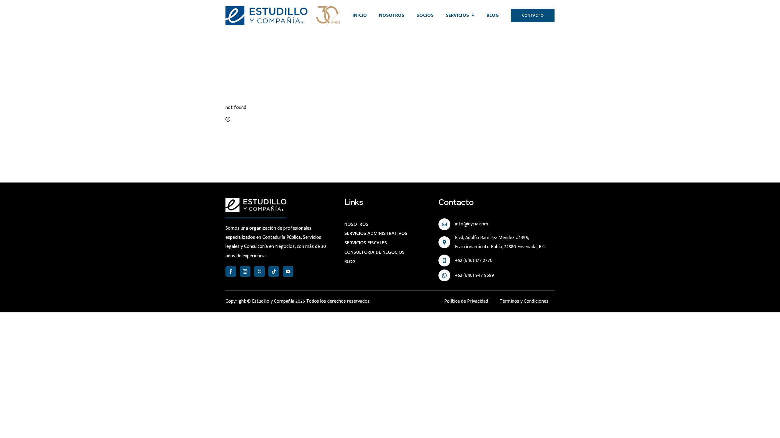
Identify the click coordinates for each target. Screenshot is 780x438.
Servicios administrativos (375, 233)
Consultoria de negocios (374, 252)
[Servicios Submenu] (474, 15)
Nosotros (391, 15)
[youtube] (288, 271)
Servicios (457, 15)
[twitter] (259, 271)
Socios (425, 15)
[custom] (273, 271)
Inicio (360, 15)
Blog (493, 15)
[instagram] (245, 271)
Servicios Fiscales (365, 243)
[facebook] (230, 271)
